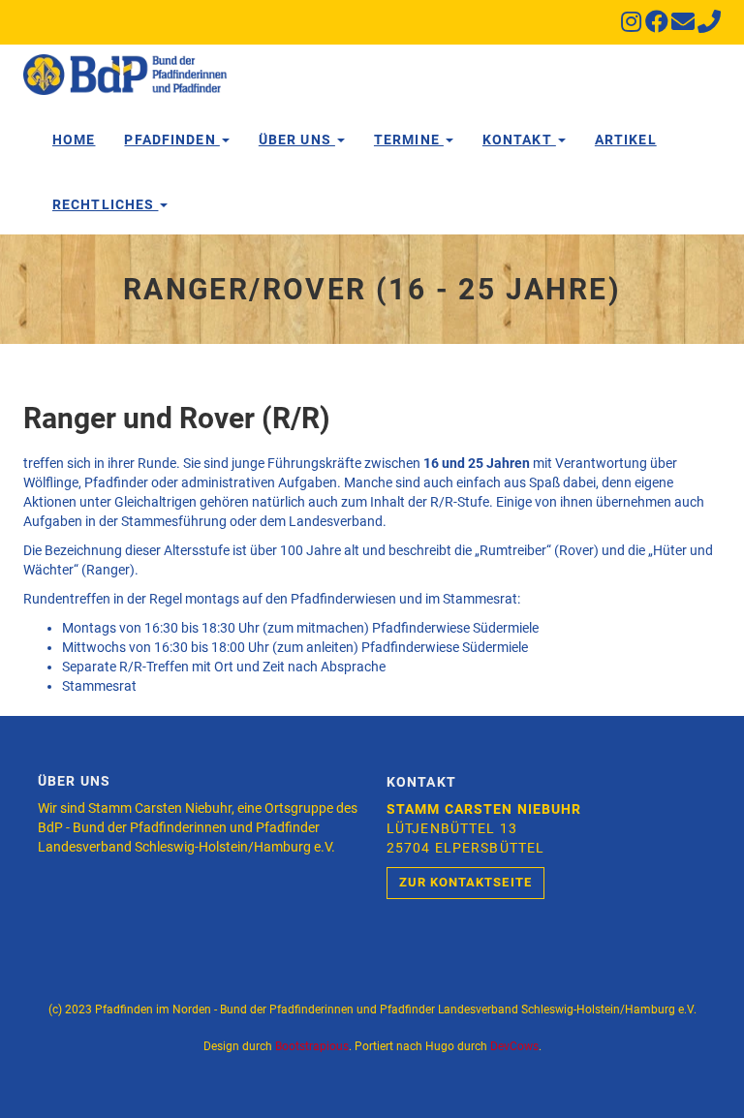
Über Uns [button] (297, 139)
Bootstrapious (312, 1046)
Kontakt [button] (519, 139)
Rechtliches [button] (105, 204)
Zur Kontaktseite (465, 882)
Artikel (626, 139)
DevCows (514, 1046)
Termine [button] (409, 139)
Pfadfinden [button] (171, 139)
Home (73, 139)
